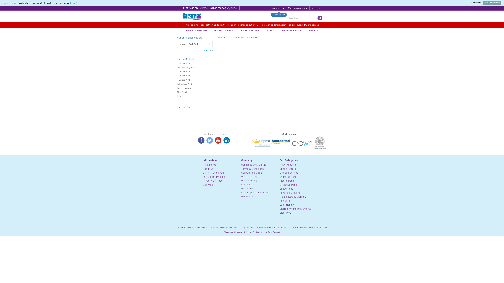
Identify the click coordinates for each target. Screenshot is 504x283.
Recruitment (248, 188)
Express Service (289, 172)
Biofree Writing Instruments (295, 208)
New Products (288, 164)
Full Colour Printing (214, 176)
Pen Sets (285, 200)
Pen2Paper (247, 196)
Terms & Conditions (252, 168)
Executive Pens (288, 184)
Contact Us (315, 8)
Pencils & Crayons (290, 192)
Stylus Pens (286, 188)
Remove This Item (210, 43)
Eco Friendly (287, 204)
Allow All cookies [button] (492, 3)
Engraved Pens (288, 176)
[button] (81, 3)
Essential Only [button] (475, 3)
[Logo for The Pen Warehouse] (192, 16)
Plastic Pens (287, 180)
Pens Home (209, 164)
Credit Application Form (255, 192)
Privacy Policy (249, 180)
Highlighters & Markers (293, 196)
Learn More (75, 3)
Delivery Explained (213, 172)
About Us (208, 168)
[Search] (319, 18)
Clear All (208, 50)
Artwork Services (213, 180)
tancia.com (279, 25)
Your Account (277, 8)
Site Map (208, 184)
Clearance (285, 212)
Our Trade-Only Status (253, 164)
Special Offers (288, 168)
